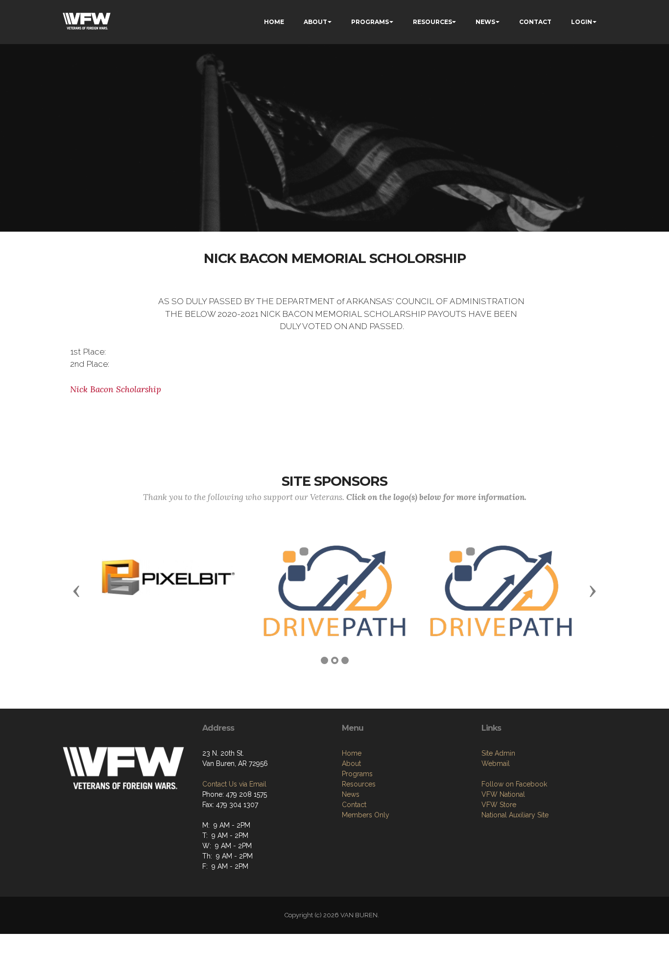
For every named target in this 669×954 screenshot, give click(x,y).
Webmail (495, 763)
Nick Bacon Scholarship (115, 389)
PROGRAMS (370, 21)
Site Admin (498, 753)
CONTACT (535, 21)
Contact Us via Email (234, 784)
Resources (359, 784)
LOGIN (581, 21)
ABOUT (315, 21)
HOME (274, 21)
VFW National (503, 794)
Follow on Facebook (514, 784)
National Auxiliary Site (515, 815)
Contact (354, 805)
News (350, 794)
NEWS (485, 21)
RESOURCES (432, 21)
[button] (76, 590)
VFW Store (498, 805)
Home (351, 753)
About (351, 763)
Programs (357, 774)
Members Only (365, 815)
